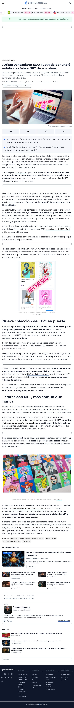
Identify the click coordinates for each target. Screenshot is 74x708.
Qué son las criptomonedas (23, 678)
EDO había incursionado (38, 374)
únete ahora (46, 19)
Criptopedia (22, 696)
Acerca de (49, 675)
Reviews (34, 675)
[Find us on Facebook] (1, 674)
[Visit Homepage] (36, 3)
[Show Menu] (3, 3)
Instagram (39, 314)
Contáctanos (65, 675)
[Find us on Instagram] (8, 674)
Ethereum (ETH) (51, 538)
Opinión (34, 680)
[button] (37, 131)
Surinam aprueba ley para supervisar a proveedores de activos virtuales (36, 633)
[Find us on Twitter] (5, 674)
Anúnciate (64, 677)
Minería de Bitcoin (21, 683)
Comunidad (11, 60)
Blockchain (14, 538)
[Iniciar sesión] (70, 2)
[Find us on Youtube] (12, 674)
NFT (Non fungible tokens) (12, 541)
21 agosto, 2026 (16, 578)
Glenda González (33, 558)
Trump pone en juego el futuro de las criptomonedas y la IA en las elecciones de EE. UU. (23, 574)
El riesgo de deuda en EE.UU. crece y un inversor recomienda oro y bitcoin (23, 584)
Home (4, 60)
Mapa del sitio (50, 689)
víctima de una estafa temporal (18, 423)
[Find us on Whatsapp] (2, 681)
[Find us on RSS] (8, 677)
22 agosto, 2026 (43, 558)
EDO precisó (21, 172)
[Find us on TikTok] (12, 678)
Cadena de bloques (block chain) (31, 538)
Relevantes (26, 541)
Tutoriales (35, 677)
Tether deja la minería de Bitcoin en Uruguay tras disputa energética (58, 584)
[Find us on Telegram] (2, 677)
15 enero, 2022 (24, 82)
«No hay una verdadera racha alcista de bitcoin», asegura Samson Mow (36, 641)
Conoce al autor (64, 621)
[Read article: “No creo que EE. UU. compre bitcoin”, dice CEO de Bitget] (42, 574)
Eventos (34, 683)
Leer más (31, 566)
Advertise (64, 680)
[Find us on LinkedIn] (5, 677)
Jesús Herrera (11, 82)
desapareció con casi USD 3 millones (28, 508)
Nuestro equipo (51, 677)
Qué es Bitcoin (22, 675)
